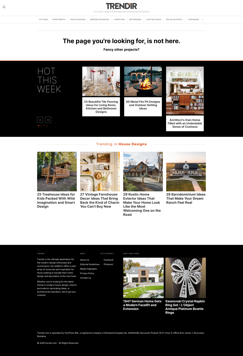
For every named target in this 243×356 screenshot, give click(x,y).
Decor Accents (174, 19)
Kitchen (43, 19)
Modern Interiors (99, 19)
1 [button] (38, 126)
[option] (101, 91)
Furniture (119, 19)
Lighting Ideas (153, 19)
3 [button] (44, 126)
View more (194, 19)
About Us (84, 260)
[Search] (4, 7)
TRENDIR (121, 6)
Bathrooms (135, 19)
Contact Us (85, 277)
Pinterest (108, 264)
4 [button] (47, 126)
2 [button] (41, 126)
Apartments (58, 19)
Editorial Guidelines (90, 264)
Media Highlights (88, 268)
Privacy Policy (87, 273)
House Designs (78, 19)
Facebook (108, 260)
